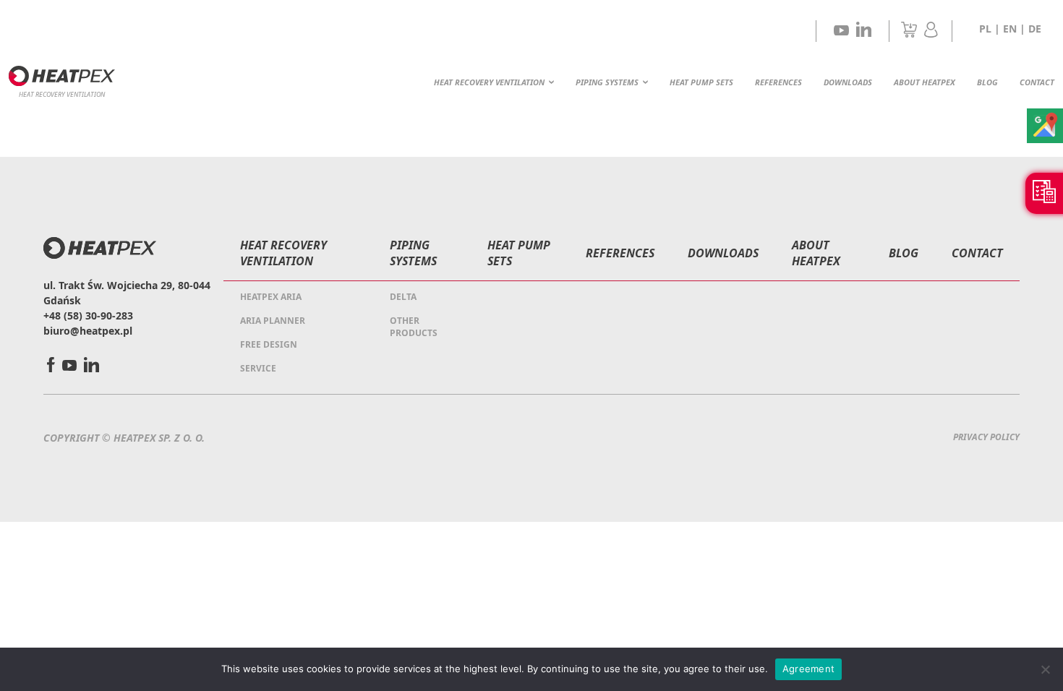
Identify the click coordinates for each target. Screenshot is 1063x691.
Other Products (413, 326)
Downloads (848, 82)
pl (985, 28)
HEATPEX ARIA (271, 297)
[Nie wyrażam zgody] (1045, 669)
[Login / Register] (931, 33)
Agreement (808, 668)
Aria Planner (272, 320)
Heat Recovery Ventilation (489, 82)
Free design (268, 344)
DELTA (403, 297)
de (1034, 28)
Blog (987, 82)
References (778, 82)
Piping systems (607, 82)
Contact (1037, 82)
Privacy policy (986, 437)
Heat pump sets (701, 82)
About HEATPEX (924, 82)
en (1010, 28)
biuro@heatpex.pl (87, 331)
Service (258, 368)
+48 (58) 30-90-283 (88, 315)
